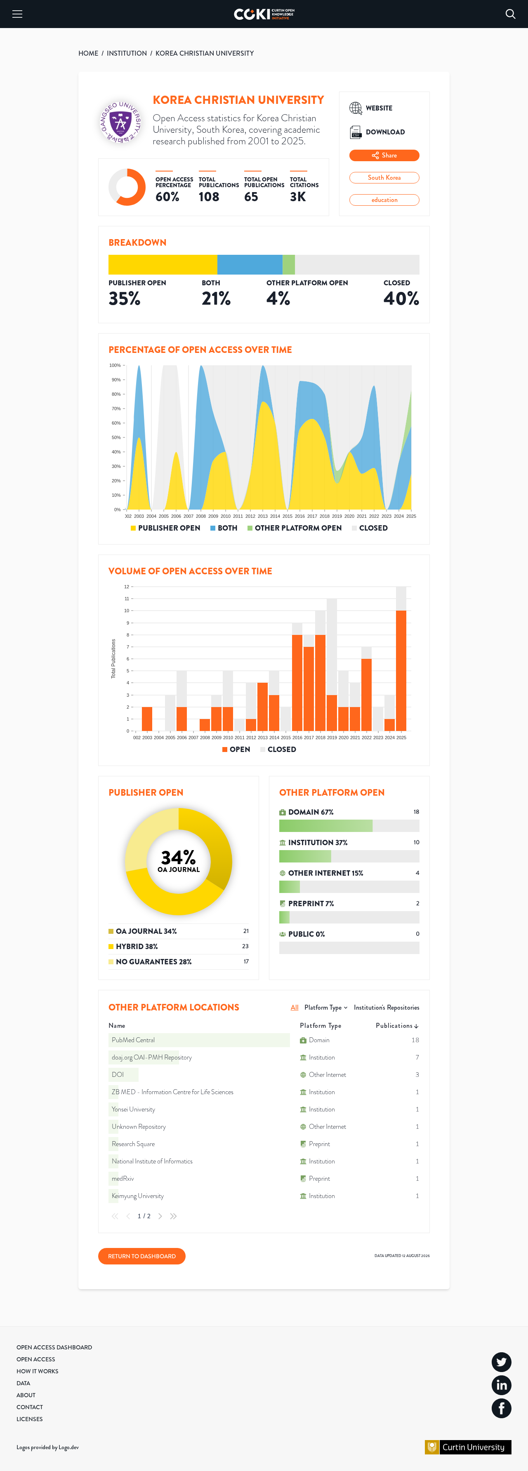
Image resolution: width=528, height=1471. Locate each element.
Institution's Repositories (387, 1007)
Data (23, 1383)
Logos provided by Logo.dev (47, 1447)
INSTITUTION (127, 53)
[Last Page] (173, 1216)
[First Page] (115, 1216)
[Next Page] (160, 1216)
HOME (88, 53)
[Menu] (17, 14)
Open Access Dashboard (54, 1347)
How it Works (37, 1371)
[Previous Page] (128, 1216)
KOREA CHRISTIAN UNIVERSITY (205, 53)
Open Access (35, 1359)
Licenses (29, 1419)
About (25, 1395)
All (295, 1007)
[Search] (510, 14)
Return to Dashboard (142, 1256)
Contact (29, 1407)
